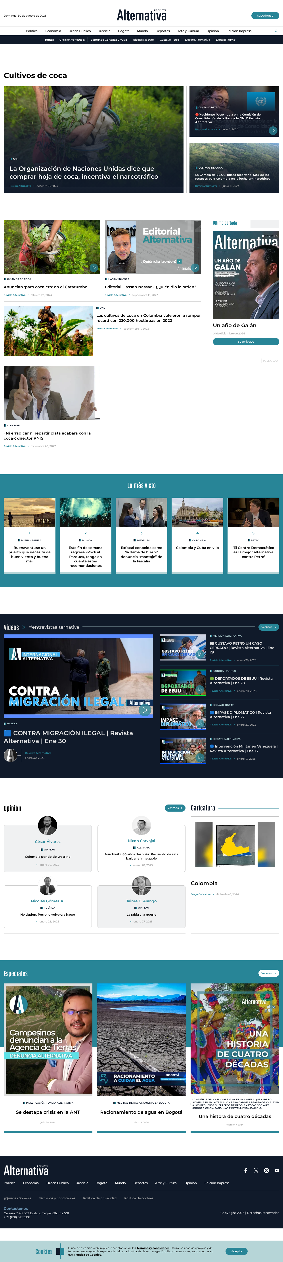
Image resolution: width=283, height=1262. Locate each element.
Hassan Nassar (118, 279)
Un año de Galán (234, 325)
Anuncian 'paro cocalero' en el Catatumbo (45, 287)
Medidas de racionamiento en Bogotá (143, 1102)
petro (255, 540)
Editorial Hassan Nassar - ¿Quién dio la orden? (150, 287)
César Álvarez (48, 841)
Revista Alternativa (14, 295)
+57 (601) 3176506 (17, 1217)
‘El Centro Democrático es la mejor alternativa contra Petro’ (253, 552)
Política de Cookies (87, 1254)
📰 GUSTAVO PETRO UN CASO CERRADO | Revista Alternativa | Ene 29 (242, 648)
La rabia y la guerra (141, 914)
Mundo (142, 31)
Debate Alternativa (197, 39)
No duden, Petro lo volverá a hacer (47, 914)
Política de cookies (138, 1198)
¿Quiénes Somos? (17, 1198)
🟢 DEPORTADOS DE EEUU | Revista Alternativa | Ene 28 (241, 680)
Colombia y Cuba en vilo (197, 548)
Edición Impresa (239, 31)
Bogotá (124, 31)
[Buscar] (276, 31)
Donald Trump (225, 39)
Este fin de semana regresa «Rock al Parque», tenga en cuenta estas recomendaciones (85, 557)
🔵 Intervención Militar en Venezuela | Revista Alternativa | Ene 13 (244, 748)
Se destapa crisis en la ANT (48, 1112)
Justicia (104, 31)
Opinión (213, 31)
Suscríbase (265, 15)
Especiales (16, 973)
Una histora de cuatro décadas (235, 1116)
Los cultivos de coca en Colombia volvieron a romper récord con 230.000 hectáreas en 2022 (148, 318)
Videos (11, 627)
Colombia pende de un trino (48, 856)
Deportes (163, 31)
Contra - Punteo (224, 671)
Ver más (267, 627)
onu (102, 307)
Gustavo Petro (169, 39)
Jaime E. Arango (141, 901)
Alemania (143, 847)
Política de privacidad (100, 1198)
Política (32, 31)
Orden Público (80, 31)
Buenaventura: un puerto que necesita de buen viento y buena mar (30, 554)
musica (87, 540)
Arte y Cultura (188, 31)
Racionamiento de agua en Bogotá (141, 1112)
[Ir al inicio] (141, 15)
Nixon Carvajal (141, 841)
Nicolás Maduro (143, 39)
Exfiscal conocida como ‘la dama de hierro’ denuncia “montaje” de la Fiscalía (141, 554)
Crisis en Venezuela (72, 39)
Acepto (236, 1251)
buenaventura (31, 540)
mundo (12, 723)
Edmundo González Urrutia (109, 39)
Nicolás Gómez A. (47, 901)
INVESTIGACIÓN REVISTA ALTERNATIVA (49, 1102)
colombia (14, 425)
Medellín (143, 540)
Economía (53, 31)
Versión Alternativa (227, 635)
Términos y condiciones (57, 1198)
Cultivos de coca (19, 279)
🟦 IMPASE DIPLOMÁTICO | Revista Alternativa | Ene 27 (240, 714)
